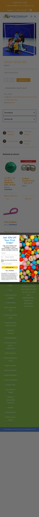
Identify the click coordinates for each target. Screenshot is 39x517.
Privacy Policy (3, 280)
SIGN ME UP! (10, 267)
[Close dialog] (37, 236)
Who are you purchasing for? (9, 260)
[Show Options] (17, 264)
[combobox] (3, 257)
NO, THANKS (10, 270)
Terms (8, 280)
